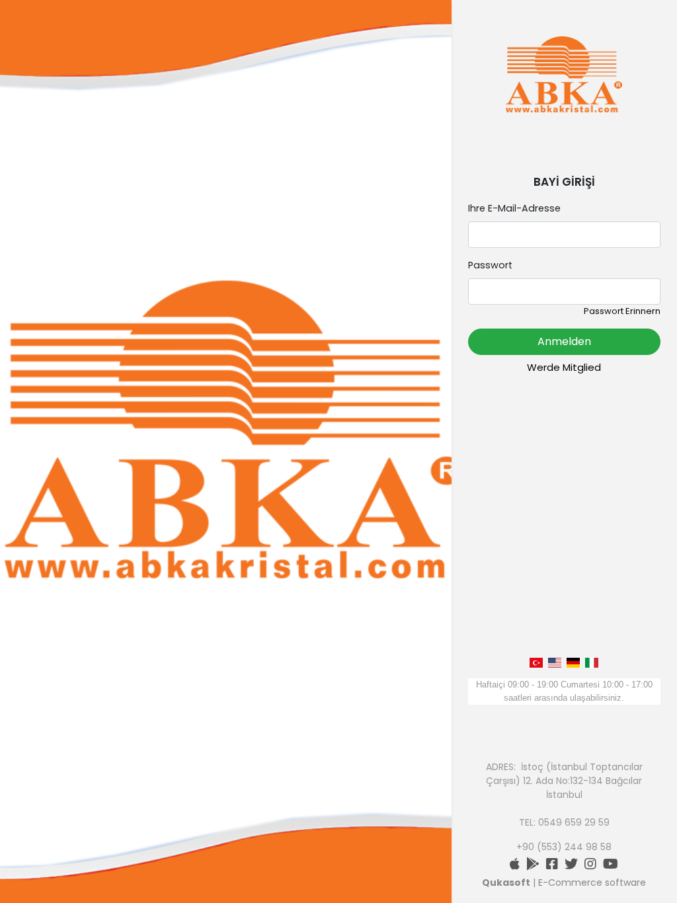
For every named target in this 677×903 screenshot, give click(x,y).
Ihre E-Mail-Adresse (514, 208)
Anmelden (564, 341)
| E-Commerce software (564, 882)
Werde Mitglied (564, 367)
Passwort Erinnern (622, 311)
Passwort (490, 265)
